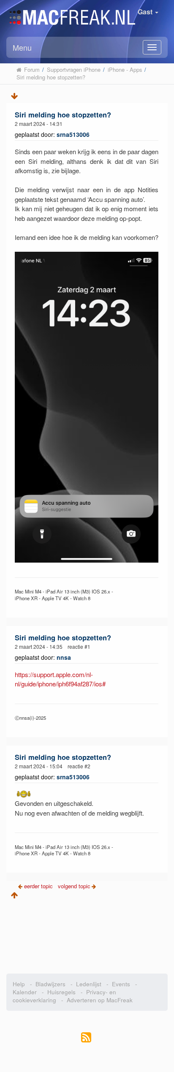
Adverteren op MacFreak (100, 1000)
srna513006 (73, 134)
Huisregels (61, 992)
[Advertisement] (87, 933)
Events (121, 984)
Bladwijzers (50, 984)
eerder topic (39, 886)
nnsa (64, 657)
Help (19, 984)
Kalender (25, 992)
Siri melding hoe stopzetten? (63, 114)
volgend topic (74, 886)
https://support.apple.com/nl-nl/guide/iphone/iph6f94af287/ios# (60, 679)
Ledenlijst (88, 984)
